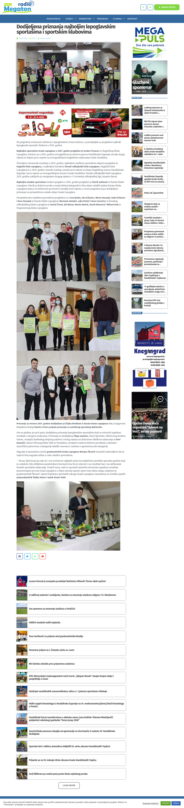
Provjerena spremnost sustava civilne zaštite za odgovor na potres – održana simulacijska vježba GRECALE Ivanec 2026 (154, 238)
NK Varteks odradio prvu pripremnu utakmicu (52, 663)
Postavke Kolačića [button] (150, 803)
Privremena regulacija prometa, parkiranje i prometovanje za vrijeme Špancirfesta (154, 263)
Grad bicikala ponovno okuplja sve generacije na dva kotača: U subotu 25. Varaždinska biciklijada (72, 733)
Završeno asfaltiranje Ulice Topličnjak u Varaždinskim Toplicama (155, 275)
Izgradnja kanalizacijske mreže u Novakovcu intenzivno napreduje (154, 165)
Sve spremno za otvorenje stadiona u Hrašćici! (52, 608)
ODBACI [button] (176, 803)
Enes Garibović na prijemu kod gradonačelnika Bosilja (56, 636)
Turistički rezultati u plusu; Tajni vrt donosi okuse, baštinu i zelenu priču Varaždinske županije (154, 223)
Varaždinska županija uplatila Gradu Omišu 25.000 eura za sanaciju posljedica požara (154, 180)
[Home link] (18, 7)
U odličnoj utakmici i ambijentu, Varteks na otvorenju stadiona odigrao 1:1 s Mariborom (72, 594)
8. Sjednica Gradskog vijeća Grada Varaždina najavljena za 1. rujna (154, 151)
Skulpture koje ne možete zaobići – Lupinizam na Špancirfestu (152, 208)
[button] (20, 556)
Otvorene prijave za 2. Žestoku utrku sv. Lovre (51, 650)
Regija (136, 418)
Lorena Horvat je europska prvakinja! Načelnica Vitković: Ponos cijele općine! (67, 581)
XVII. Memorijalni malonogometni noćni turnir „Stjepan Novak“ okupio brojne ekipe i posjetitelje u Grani (71, 678)
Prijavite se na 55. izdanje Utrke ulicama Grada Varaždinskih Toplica (62, 760)
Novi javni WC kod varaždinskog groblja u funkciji (154, 303)
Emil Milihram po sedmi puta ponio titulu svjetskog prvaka (58, 773)
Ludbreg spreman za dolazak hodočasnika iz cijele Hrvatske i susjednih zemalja (154, 111)
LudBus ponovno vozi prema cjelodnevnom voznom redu (153, 138)
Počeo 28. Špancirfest (153, 193)
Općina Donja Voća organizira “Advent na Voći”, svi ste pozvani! (147, 427)
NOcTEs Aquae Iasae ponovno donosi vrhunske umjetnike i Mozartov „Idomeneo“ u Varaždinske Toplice (154, 126)
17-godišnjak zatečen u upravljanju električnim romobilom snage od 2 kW (154, 290)
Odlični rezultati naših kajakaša (44, 622)
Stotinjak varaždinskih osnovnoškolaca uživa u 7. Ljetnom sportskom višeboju (68, 691)
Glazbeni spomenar (142, 85)
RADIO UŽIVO (167, 7)
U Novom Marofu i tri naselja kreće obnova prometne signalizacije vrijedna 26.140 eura (154, 249)
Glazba (136, 76)
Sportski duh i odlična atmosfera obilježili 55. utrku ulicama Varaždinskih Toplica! (69, 746)
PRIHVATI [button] (165, 803)
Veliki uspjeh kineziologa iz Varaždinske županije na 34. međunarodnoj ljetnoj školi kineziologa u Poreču (76, 705)
